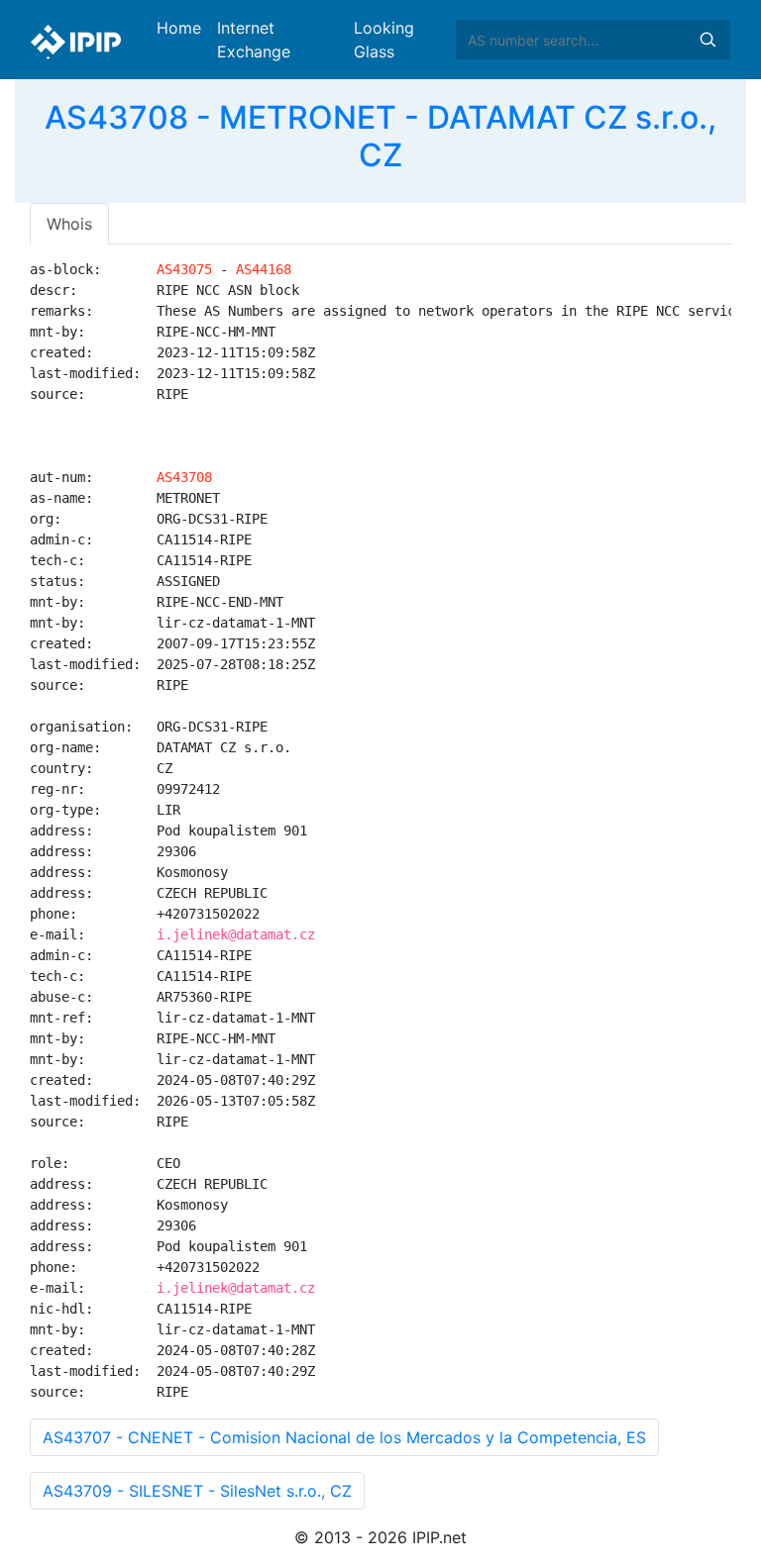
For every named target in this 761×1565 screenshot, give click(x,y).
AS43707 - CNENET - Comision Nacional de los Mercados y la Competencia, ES (344, 1437)
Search (707, 39)
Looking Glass (384, 39)
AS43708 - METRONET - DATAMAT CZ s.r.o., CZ (380, 136)
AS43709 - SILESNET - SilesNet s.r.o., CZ (197, 1491)
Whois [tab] (69, 224)
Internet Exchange (253, 39)
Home (179, 28)
